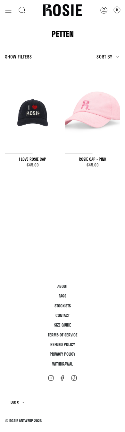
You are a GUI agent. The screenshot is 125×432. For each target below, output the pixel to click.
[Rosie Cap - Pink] (92, 112)
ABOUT (62, 286)
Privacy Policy (62, 354)
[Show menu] (8, 10)
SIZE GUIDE (62, 325)
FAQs (62, 296)
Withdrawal (62, 364)
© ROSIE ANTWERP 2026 (23, 420)
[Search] (22, 10)
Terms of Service (63, 335)
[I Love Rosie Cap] (32, 112)
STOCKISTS (62, 306)
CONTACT (62, 315)
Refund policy (62, 344)
